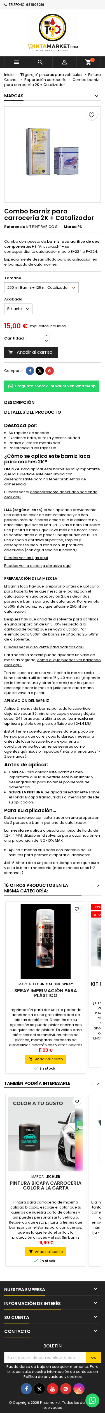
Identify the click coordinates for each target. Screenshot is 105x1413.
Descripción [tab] (19, 402)
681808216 (35, 4)
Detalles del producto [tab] (32, 412)
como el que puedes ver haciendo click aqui (52, 662)
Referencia (14, 226)
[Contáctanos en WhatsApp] (92, 1400)
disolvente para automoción (68, 835)
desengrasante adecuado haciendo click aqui (50, 494)
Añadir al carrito (30, 352)
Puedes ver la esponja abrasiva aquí (37, 565)
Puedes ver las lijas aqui (26, 557)
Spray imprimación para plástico (45, 993)
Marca (70, 226)
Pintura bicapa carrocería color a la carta (45, 1185)
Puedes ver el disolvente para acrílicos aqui (44, 647)
